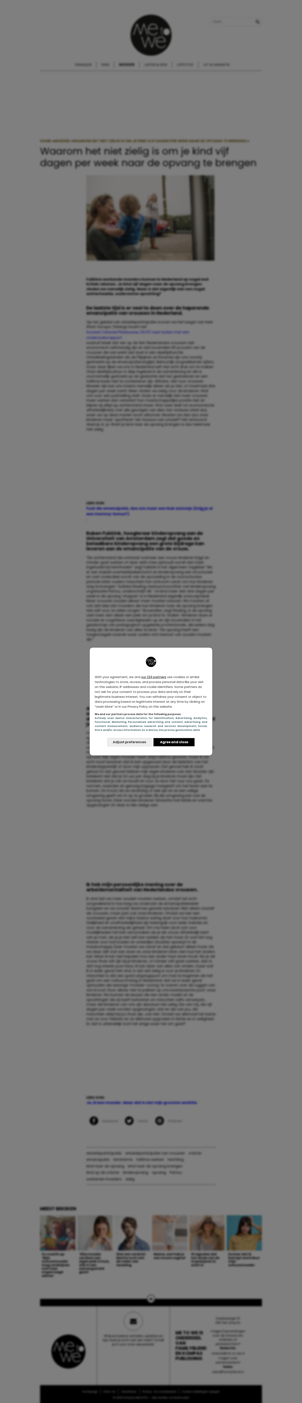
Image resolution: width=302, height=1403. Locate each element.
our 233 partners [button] (153, 677)
